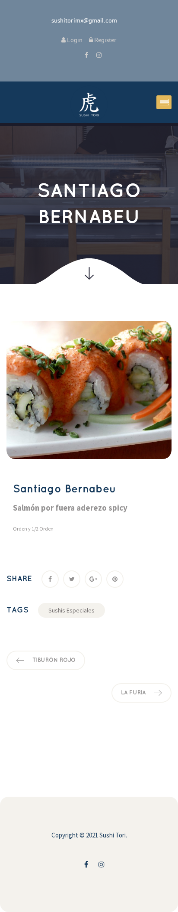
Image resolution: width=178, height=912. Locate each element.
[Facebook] (50, 579)
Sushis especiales (71, 610)
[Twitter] (71, 579)
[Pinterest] (115, 579)
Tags (17, 610)
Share (19, 579)
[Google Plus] (93, 579)
